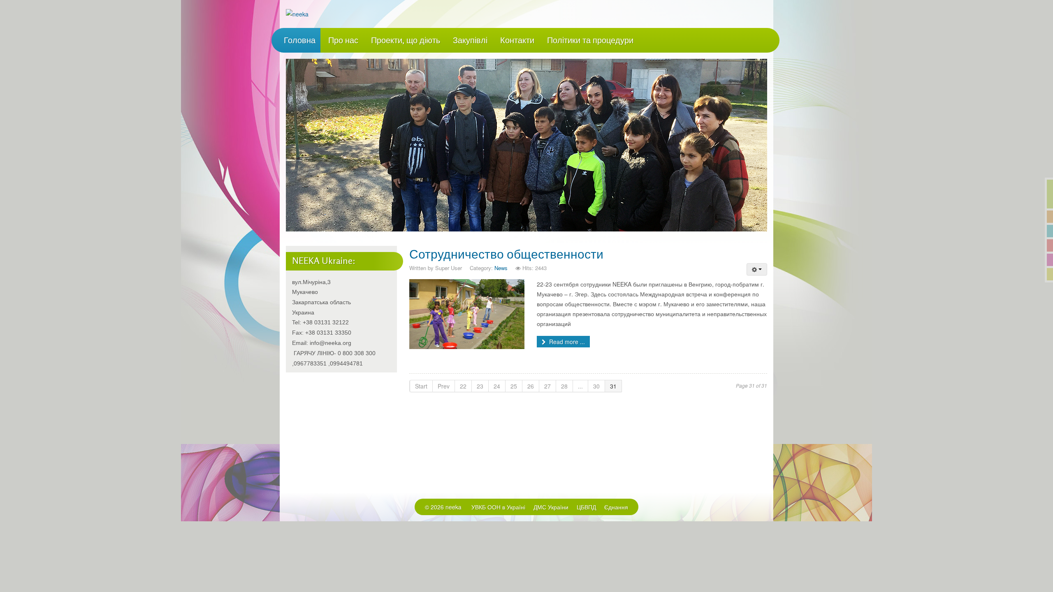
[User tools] (757, 269)
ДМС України (550, 507)
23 (480, 386)
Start (421, 386)
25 (513, 386)
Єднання (616, 507)
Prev (444, 386)
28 (564, 386)
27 (547, 386)
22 (463, 386)
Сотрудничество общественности (506, 254)
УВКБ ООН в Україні (498, 507)
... (580, 386)
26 (530, 386)
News (501, 268)
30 (596, 386)
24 (497, 386)
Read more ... (566, 342)
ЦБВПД (586, 507)
